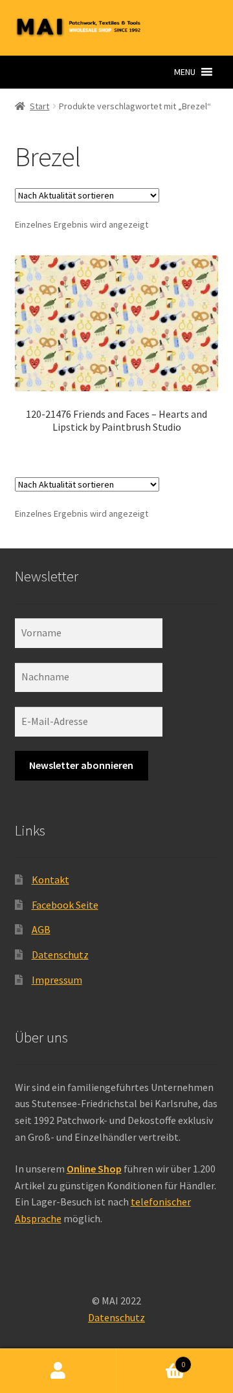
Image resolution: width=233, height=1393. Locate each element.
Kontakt (50, 879)
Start (39, 106)
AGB (41, 929)
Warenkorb (150, 1359)
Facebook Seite (65, 904)
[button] (184, 72)
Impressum (57, 979)
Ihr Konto (58, 1371)
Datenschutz (60, 954)
